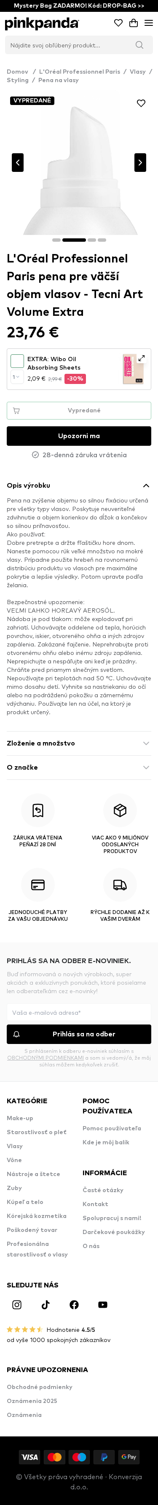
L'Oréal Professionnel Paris (79, 72)
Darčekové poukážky (114, 1232)
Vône (14, 1160)
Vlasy (138, 72)
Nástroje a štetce (33, 1174)
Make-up (20, 1118)
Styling (18, 80)
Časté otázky (103, 1190)
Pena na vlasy (58, 80)
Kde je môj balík (106, 1143)
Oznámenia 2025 (32, 1401)
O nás (91, 1246)
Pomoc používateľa (112, 1129)
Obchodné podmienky (39, 1387)
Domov (21, 72)
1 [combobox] (14, 376)
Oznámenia (24, 1415)
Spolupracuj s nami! (112, 1218)
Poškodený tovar (32, 1230)
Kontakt (95, 1204)
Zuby (14, 1188)
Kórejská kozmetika (37, 1216)
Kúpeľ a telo (25, 1202)
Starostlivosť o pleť (37, 1132)
